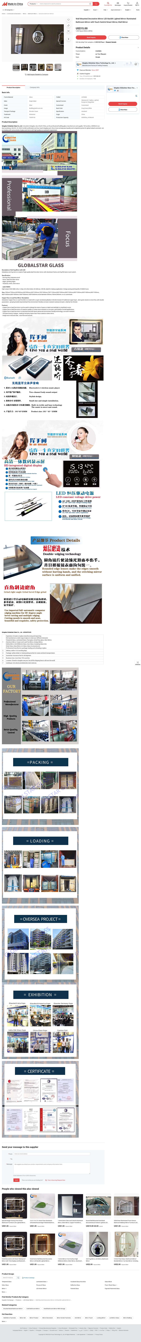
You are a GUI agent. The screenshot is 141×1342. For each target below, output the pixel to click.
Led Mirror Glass (114, 1318)
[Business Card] (136, 96)
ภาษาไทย (101, 1330)
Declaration (90, 1334)
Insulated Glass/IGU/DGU (78, 1281)
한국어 (86, 1330)
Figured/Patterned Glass (112, 1288)
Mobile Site (112, 1328)
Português (38, 1330)
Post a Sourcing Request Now (55, 1180)
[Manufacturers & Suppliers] (12, 4)
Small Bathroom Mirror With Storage (54, 1309)
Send (16, 1180)
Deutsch (67, 1330)
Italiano (61, 1330)
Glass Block (108, 1281)
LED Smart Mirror (41, 1288)
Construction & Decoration (14, 13)
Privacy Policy (99, 1334)
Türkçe (108, 1330)
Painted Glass (74, 1288)
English (26, 1330)
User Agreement (81, 1334)
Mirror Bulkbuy (127, 1318)
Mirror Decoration (47, 1318)
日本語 (91, 1330)
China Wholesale (62, 1328)
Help (104, 10)
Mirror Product (34, 1318)
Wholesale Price (73, 1328)
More (3, 1321)
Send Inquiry (91, 37)
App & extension (115, 10)
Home (3, 13)
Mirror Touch (89, 1318)
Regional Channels (93, 1328)
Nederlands (74, 1330)
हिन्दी (96, 1330)
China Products (33, 1328)
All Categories (9, 10)
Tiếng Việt (114, 1330)
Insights (119, 1328)
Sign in (137, 5)
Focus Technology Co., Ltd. (58, 1334)
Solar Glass (5, 1285)
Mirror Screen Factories (64, 1318)
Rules (137, 10)
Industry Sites (82, 1328)
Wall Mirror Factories (9, 1318)
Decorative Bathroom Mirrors (46, 13)
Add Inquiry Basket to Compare (37, 74)
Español (32, 1330)
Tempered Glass (6, 1281)
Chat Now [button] (125, 37)
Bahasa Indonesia (123, 1330)
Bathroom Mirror (32, 13)
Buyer (95, 10)
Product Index (103, 1328)
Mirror (24, 13)
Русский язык (53, 1330)
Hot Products (23, 1328)
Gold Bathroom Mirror (33, 1309)
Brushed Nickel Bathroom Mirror (13, 1309)
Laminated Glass (41, 1281)
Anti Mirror (78, 1318)
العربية (80, 1330)
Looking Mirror (101, 1318)
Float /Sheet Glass (110, 1285)
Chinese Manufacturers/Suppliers (47, 1328)
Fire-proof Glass (41, 1285)
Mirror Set (23, 1318)
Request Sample (111, 42)
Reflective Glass (75, 1285)
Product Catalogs (29, 1278)
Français (45, 1330)
